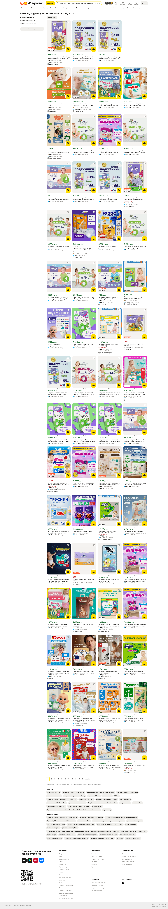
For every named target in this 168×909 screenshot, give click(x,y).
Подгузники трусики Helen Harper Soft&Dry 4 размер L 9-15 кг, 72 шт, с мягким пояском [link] (134, 672)
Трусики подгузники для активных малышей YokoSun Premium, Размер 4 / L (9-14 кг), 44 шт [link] (134, 532)
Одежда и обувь (63, 867)
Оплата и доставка (96, 856)
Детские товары (63, 895)
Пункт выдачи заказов (128, 861)
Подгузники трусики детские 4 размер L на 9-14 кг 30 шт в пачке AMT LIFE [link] (135, 483)
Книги (60, 882)
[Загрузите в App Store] (24, 862)
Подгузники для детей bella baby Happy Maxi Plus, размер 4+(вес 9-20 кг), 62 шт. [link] (59, 57)
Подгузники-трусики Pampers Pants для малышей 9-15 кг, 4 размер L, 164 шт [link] (134, 393)
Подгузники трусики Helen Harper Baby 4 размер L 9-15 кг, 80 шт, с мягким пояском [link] (109, 151)
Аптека (61, 872)
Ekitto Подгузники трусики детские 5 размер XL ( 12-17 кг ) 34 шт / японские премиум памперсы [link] (109, 766)
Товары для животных (65, 890)
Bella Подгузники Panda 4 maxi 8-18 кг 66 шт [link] (83, 579)
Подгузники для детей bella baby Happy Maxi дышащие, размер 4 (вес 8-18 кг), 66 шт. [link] (135, 198)
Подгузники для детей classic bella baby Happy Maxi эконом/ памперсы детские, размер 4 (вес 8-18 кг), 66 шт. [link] (109, 298)
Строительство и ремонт (66, 893)
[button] (52, 17)
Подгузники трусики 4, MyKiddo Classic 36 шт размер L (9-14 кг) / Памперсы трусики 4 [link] (135, 104)
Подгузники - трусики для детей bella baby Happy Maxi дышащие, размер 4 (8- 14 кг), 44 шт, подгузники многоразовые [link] (83, 298)
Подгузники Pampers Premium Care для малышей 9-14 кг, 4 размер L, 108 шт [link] (84, 104)
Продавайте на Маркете (98, 885)
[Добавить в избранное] (68, 22)
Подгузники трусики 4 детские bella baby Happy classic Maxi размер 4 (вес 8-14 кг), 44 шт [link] (58, 198)
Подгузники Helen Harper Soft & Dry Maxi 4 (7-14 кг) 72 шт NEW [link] (109, 531)
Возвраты (94, 864)
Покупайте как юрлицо (97, 859)
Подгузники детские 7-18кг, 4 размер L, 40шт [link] (58, 104)
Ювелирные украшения (66, 898)
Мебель (61, 856)
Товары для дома (64, 869)
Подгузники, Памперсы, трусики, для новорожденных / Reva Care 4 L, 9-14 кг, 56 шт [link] (58, 672)
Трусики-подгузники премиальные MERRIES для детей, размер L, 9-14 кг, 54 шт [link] (58, 483)
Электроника (62, 864)
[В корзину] (68, 49)
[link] (53, 792)
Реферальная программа (129, 856)
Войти (144, 3)
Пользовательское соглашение (22, 905)
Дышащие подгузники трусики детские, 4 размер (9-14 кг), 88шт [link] (82, 249)
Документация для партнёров (99, 888)
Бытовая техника (64, 859)
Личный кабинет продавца (98, 882)
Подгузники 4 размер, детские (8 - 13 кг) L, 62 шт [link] (83, 625)
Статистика (8, 905)
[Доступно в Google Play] (29, 862)
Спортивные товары (65, 888)
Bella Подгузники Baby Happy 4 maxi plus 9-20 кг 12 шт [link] (134, 344)
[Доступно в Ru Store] (41, 862)
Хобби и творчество (65, 877)
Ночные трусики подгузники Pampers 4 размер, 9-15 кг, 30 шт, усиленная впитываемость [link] (58, 580)
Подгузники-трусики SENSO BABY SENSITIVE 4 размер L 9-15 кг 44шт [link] (134, 719)
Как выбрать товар (96, 854)
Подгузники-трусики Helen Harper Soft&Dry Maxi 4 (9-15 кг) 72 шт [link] (133, 297)
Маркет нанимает (127, 864)
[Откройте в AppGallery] (35, 862)
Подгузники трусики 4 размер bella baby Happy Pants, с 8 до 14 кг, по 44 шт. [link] (84, 345)
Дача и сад (62, 880)
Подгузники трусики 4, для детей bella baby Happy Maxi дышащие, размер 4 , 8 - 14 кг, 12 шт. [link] (84, 151)
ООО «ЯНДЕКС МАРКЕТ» (159, 904)
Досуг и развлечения (65, 854)
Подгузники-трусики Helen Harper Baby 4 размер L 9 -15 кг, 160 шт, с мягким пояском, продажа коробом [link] (135, 580)
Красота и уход (63, 875)
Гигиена (61, 861)
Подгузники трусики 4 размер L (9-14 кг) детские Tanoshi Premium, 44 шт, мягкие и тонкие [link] (83, 672)
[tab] (25, 8)
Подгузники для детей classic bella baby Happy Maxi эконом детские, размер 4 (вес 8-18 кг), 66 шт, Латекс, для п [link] (109, 198)
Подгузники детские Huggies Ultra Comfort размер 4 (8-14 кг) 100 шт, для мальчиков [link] (84, 719)
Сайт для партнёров (96, 890)
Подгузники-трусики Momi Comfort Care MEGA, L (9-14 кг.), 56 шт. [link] (109, 345)
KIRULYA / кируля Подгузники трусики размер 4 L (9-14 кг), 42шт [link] (59, 766)
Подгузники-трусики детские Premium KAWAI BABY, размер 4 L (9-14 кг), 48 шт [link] (59, 719)
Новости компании (127, 854)
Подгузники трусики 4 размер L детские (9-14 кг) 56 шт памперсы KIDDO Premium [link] (108, 247)
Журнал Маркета (96, 867)
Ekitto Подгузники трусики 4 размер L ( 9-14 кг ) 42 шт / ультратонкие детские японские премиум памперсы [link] (58, 532)
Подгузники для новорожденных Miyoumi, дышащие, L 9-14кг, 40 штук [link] (109, 672)
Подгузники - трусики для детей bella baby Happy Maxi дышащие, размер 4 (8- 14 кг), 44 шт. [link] (58, 247)
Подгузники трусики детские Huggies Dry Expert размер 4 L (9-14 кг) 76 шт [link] (83, 766)
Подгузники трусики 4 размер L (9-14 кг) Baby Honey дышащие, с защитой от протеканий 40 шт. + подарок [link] (109, 483)
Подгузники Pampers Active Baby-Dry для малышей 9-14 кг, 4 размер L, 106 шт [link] (109, 625)
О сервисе (94, 861)
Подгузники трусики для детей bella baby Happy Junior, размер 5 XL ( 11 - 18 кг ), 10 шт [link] (83, 393)
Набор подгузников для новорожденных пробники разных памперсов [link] (57, 345)
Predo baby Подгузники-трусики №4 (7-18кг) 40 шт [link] (134, 766)
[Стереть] (99, 3)
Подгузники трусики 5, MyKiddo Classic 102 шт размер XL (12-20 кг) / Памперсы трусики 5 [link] (110, 719)
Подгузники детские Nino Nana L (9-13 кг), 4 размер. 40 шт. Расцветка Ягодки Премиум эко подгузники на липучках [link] (58, 151)
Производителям (127, 859)
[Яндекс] (164, 906)
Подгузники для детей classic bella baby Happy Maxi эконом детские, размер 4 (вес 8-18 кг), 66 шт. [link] (57, 393)
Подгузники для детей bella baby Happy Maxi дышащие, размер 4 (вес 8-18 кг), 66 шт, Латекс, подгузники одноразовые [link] (84, 198)
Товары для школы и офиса (66, 885)
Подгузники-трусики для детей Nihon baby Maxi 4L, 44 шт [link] (109, 580)
